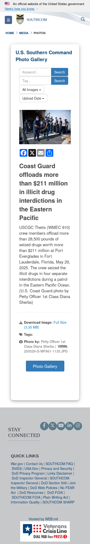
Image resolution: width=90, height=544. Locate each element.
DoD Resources (31, 492)
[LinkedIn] (69, 425)
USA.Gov (31, 468)
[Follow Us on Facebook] (44, 425)
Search (59, 72)
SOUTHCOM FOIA (26, 497)
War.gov (17, 463)
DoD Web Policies (43, 487)
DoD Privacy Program (28, 473)
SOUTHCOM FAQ (59, 463)
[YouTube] (61, 425)
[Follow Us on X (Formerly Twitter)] (52, 425)
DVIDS (17, 468)
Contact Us (34, 463)
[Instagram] (78, 425)
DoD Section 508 (54, 482)
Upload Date (32, 98)
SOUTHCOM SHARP (58, 502)
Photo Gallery (45, 366)
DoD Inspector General (29, 478)
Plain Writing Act (55, 497)
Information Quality (25, 502)
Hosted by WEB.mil (43, 518)
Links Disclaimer (60, 473)
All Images (30, 89)
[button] (22, 8)
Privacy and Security (56, 468)
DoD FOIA (55, 492)
